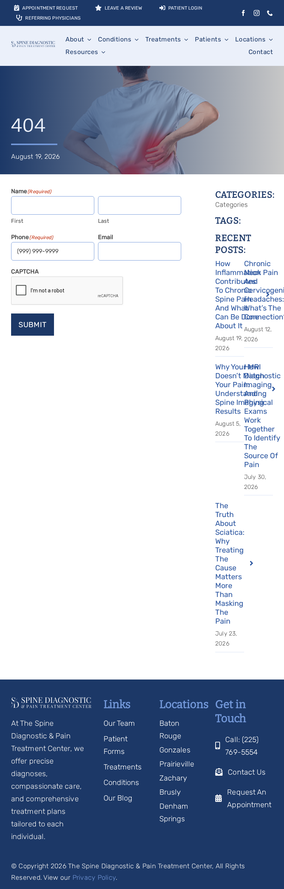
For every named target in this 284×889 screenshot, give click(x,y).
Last (103, 221)
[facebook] (243, 13)
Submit (32, 324)
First (17, 221)
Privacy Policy (94, 877)
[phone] (270, 13)
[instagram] (257, 13)
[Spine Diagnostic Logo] (33, 44)
